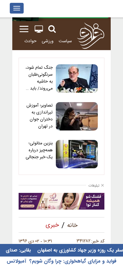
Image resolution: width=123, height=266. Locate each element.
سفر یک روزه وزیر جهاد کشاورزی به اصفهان (79, 250)
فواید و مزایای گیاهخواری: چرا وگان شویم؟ (72, 261)
